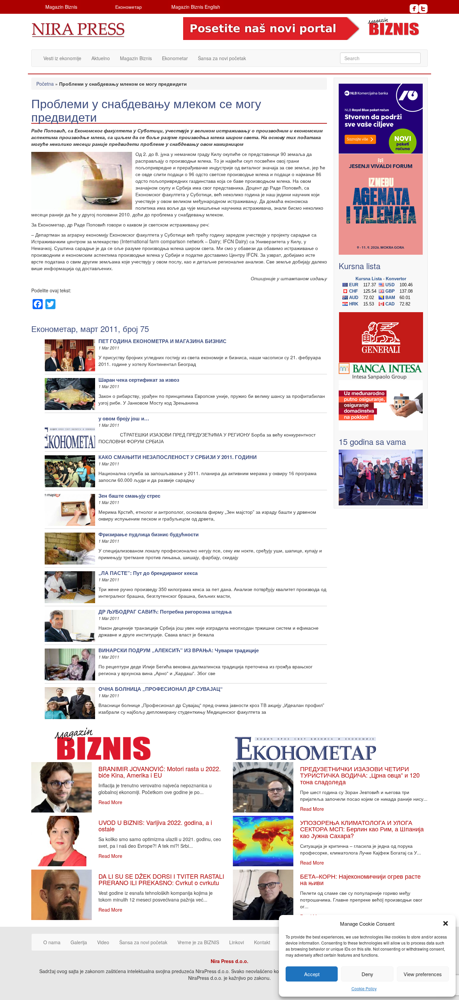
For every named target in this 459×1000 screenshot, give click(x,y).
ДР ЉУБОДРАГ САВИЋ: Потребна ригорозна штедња (165, 611)
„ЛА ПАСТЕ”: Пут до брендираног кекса (148, 573)
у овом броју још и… (123, 418)
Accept (312, 973)
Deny (367, 973)
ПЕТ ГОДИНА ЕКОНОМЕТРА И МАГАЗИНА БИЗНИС (162, 341)
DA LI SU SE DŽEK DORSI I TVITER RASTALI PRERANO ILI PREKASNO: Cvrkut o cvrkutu (161, 879)
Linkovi (236, 942)
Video (103, 942)
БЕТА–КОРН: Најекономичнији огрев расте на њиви (360, 879)
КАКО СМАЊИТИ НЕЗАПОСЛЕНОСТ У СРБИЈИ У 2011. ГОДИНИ (177, 457)
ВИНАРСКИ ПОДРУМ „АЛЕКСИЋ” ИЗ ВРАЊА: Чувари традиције (178, 650)
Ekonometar (175, 58)
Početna (45, 83)
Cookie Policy (364, 988)
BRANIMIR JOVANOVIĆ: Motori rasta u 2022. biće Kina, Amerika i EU (159, 772)
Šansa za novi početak (222, 58)
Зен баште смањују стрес (129, 495)
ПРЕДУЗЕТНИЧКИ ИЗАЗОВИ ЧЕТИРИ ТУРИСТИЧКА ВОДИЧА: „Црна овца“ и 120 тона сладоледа (360, 775)
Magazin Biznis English (195, 6)
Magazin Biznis (61, 6)
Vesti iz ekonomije (62, 58)
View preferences (423, 973)
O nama (51, 942)
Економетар (128, 6)
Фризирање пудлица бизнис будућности (148, 534)
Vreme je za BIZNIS (198, 942)
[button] (445, 923)
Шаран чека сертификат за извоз (138, 379)
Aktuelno (100, 58)
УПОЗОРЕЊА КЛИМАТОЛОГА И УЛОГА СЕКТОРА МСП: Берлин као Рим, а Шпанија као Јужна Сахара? (362, 829)
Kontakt (262, 942)
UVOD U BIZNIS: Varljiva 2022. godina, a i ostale (155, 825)
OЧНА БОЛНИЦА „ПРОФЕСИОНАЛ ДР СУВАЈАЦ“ (160, 689)
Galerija (79, 942)
